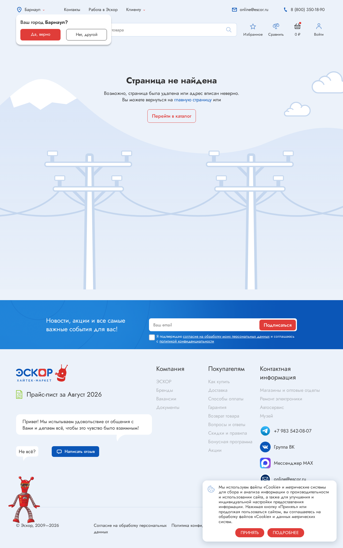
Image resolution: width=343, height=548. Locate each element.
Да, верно (40, 34)
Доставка (218, 390)
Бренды (164, 390)
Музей (266, 415)
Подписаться (278, 325)
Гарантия (217, 407)
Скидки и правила (227, 433)
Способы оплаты (226, 398)
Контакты (72, 9)
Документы (168, 407)
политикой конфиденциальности (186, 341)
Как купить (219, 381)
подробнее (286, 533)
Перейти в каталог (171, 116)
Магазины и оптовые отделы (290, 390)
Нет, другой (87, 34)
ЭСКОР (164, 381)
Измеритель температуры (250, 297)
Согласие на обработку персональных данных (130, 528)
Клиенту (133, 9)
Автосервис (272, 407)
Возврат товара (223, 415)
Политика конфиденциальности (201, 525)
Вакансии (166, 398)
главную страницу (193, 99)
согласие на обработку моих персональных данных (226, 336)
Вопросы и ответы (226, 424)
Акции (215, 450)
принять (250, 533)
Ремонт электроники (281, 398)
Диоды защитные (29, 296)
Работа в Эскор (103, 9)
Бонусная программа (230, 441)
